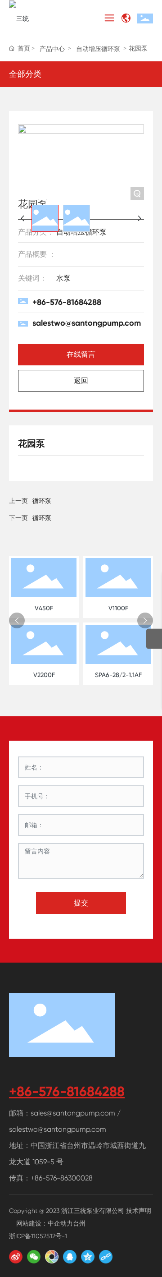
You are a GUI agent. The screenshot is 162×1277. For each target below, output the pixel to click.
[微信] (33, 1256)
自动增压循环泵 (98, 48)
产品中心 (52, 48)
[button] (17, 620)
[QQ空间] (87, 1256)
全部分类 (25, 74)
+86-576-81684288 (66, 302)
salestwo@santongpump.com (86, 323)
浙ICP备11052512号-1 (38, 1236)
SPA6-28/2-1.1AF (118, 674)
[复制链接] (105, 1256)
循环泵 (41, 517)
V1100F (118, 608)
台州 (79, 1223)
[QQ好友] (69, 1256)
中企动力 (60, 1223)
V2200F (44, 674)
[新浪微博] (15, 1256)
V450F (44, 608)
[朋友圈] (51, 1256)
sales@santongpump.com (73, 1113)
